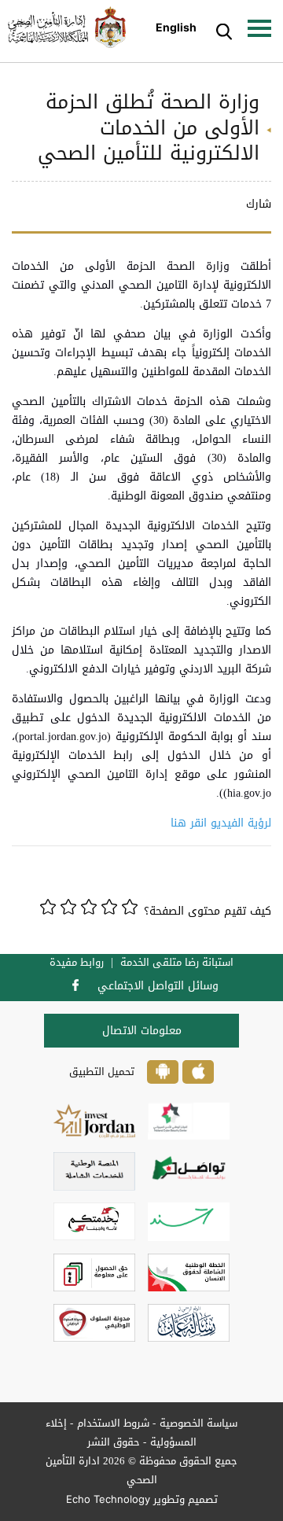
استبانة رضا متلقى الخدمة (176, 962)
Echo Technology (108, 1499)
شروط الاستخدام (113, 1423)
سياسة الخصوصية (198, 1423)
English (176, 27)
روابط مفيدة (77, 962)
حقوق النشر (113, 1442)
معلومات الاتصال (142, 1030)
